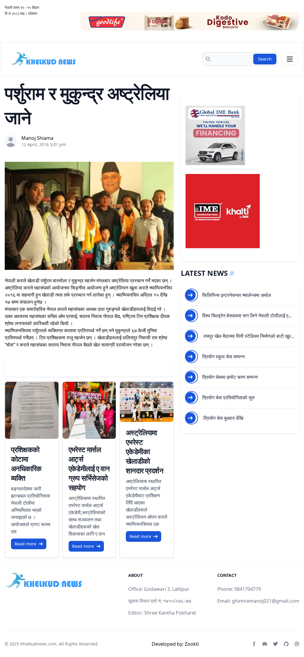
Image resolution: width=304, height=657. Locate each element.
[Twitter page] (275, 644)
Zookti (192, 644)
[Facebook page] (254, 644)
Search (265, 59)
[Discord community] (264, 644)
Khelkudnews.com (38, 644)
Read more (25, 544)
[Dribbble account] (296, 644)
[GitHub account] (286, 644)
